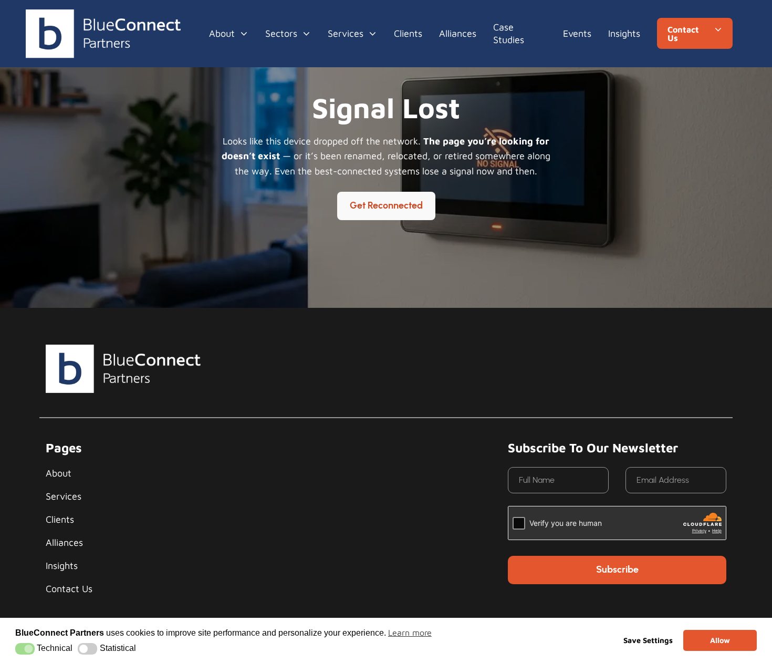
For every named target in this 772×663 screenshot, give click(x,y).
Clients (408, 33)
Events (577, 33)
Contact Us (69, 588)
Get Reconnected (386, 206)
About (222, 33)
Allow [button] (720, 640)
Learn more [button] (410, 632)
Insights (624, 33)
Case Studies (508, 33)
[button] (25, 649)
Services (345, 33)
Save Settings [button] (648, 640)
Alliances (457, 33)
